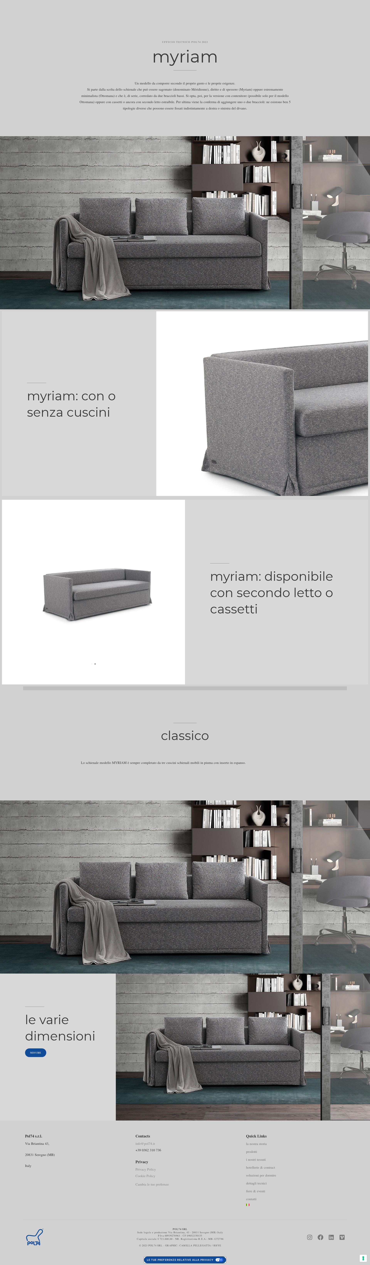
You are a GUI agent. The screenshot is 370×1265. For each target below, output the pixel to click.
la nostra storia (256, 1143)
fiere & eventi (255, 1191)
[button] (91, 663)
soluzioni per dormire (261, 1175)
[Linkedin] (331, 1237)
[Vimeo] (342, 1237)
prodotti (251, 1151)
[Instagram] (310, 1237)
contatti (251, 1199)
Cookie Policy (145, 1175)
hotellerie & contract (260, 1167)
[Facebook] (320, 1237)
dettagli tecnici (256, 1183)
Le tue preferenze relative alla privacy (180, 1259)
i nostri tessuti (256, 1159)
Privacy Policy (145, 1169)
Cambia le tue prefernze (152, 1184)
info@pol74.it (145, 1143)
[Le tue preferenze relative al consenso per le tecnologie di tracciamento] (363, 1258)
